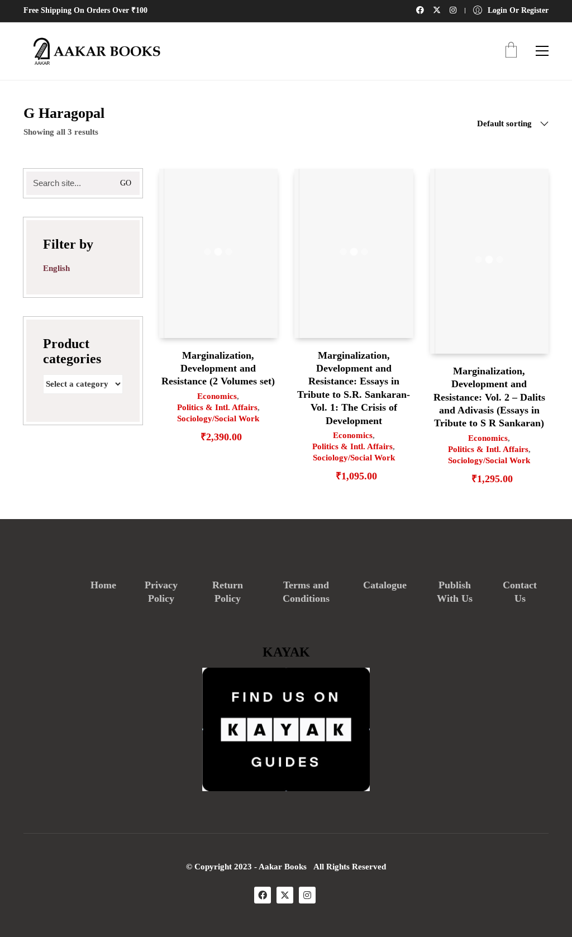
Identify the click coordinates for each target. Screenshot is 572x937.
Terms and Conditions (306, 591)
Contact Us (520, 591)
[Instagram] (307, 895)
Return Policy (227, 591)
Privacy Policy (161, 591)
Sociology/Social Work (218, 418)
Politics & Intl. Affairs (217, 407)
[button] (542, 51)
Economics (217, 396)
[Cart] (511, 51)
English (56, 268)
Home (103, 585)
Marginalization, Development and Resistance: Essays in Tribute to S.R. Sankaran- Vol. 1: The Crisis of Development (353, 388)
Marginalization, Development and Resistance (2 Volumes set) (218, 368)
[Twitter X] (285, 895)
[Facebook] (262, 895)
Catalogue (385, 585)
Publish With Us (455, 591)
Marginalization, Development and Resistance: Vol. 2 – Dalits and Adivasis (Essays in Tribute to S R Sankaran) (489, 397)
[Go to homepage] (93, 51)
